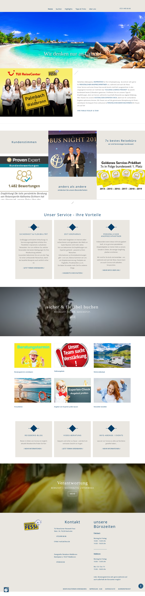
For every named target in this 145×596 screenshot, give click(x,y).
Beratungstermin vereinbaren (75, 589)
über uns (92, 9)
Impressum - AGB (95, 589)
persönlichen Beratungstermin (119, 103)
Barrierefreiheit (124, 589)
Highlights (68, 9)
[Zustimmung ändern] (6, 589)
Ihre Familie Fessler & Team (88, 111)
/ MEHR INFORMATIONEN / (33, 449)
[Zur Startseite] (22, 6)
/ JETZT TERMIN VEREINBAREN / (33, 268)
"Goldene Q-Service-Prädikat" (116, 90)
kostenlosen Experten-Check (105, 98)
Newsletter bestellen (100, 407)
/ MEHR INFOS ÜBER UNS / (111, 270)
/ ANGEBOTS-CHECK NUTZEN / (72, 273)
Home (50, 9)
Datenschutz (110, 589)
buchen (59, 9)
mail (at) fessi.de (64, 541)
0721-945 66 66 (125, 8)
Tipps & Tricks (81, 9)
